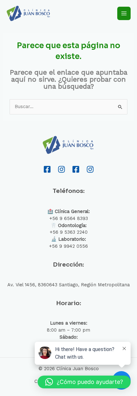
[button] (84, 382)
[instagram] (90, 169)
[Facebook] (47, 169)
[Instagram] (61, 169)
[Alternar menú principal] (124, 13)
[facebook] (75, 169)
